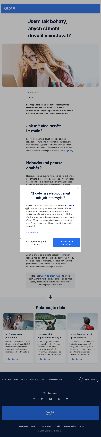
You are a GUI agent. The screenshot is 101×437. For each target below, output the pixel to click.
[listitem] (78, 188)
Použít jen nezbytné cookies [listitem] (36, 243)
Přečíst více (31, 232)
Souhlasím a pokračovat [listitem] (66, 243)
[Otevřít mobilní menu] (95, 8)
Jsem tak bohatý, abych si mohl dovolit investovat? (41, 379)
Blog (4, 379)
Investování (13, 379)
